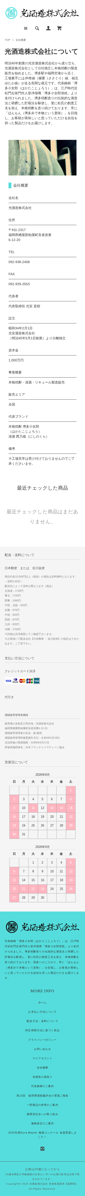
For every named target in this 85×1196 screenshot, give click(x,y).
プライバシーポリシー (42, 1039)
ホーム (42, 1002)
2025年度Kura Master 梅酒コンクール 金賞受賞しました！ (42, 1134)
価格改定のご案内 (42, 1123)
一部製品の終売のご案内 (42, 1104)
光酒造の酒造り (43, 1076)
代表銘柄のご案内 (42, 1086)
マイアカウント (43, 1058)
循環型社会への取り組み (42, 1114)
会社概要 (42, 1067)
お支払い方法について (42, 1011)
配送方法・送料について (42, 1021)
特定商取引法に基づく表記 (42, 1030)
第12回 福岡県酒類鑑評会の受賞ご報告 (42, 1095)
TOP (7, 39)
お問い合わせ (42, 1049)
